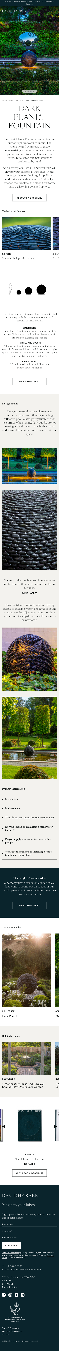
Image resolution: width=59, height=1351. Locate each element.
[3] (27, 91)
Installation (11, 799)
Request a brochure (29, 198)
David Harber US (14, 11)
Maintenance (12, 808)
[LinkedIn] (4, 1295)
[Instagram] (10, 1295)
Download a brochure (29, 1173)
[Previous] (3, 1126)
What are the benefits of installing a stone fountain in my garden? (28, 853)
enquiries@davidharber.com (25, 1269)
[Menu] (55, 11)
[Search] (48, 11)
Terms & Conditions (10, 1252)
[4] (28, 91)
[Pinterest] (22, 1295)
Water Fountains (16, 100)
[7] (33, 91)
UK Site (5, 1334)
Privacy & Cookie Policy (12, 1331)
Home (4, 100)
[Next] (55, 1126)
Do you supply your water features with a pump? (28, 841)
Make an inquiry (29, 381)
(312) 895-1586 (14, 1266)
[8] (35, 91)
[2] (25, 91)
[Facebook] (16, 1295)
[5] (30, 91)
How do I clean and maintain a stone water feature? (29, 828)
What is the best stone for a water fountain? (29, 817)
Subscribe (11, 1245)
